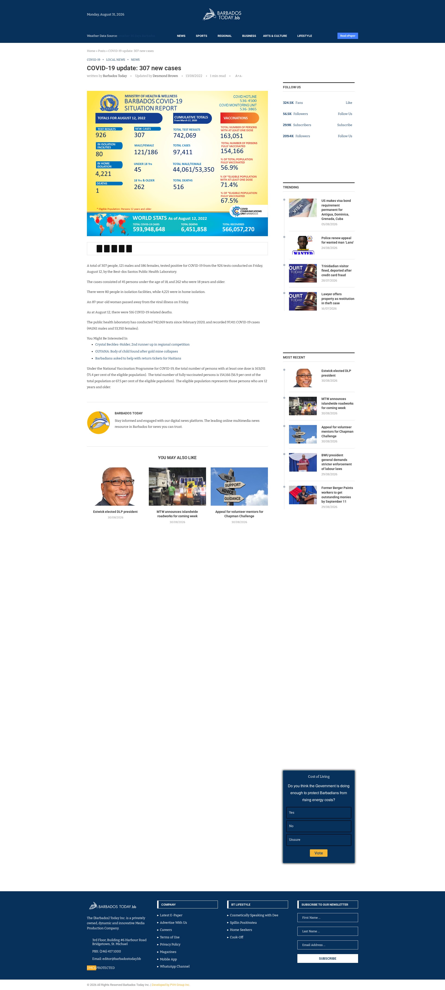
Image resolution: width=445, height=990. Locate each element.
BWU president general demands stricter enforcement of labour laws (336, 462)
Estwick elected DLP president (115, 512)
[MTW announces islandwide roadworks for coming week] (177, 486)
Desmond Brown (165, 76)
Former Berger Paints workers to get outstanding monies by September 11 (337, 494)
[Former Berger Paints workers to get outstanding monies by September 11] (303, 495)
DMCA (91, 968)
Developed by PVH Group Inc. (171, 985)
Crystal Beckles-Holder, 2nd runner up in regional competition (142, 344)
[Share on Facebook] (99, 248)
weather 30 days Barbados (136, 36)
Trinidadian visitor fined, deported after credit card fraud (336, 270)
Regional (225, 36)
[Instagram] (343, 14)
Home (91, 51)
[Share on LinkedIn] (114, 248)
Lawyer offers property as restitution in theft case (337, 298)
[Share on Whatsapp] (121, 248)
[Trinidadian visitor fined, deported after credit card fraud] (303, 273)
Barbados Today (115, 76)
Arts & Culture (275, 36)
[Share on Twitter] (107, 248)
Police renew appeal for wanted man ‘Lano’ (337, 240)
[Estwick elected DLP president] (115, 486)
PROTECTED (105, 968)
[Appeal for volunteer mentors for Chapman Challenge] (239, 486)
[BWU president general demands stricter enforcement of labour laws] (303, 462)
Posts (101, 51)
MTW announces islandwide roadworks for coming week (337, 403)
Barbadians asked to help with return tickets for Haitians (138, 358)
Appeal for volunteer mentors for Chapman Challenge (337, 431)
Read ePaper (347, 35)
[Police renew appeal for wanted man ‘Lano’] (303, 245)
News (181, 36)
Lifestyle (304, 36)
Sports (201, 36)
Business (249, 36)
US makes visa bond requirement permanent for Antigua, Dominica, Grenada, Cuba (336, 210)
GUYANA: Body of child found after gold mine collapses (136, 351)
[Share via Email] (129, 248)
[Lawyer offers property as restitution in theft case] (303, 301)
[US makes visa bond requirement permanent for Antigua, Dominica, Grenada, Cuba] (303, 208)
